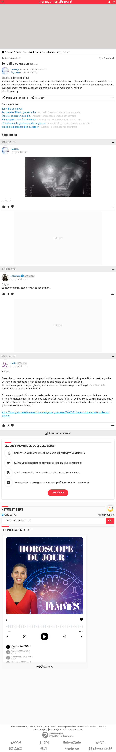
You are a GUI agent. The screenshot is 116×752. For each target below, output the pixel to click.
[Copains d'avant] (16, 748)
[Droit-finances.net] (100, 742)
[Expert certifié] (22, 276)
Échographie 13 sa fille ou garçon (19, 119)
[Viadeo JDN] (44, 748)
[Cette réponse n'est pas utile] (12, 207)
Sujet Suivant (105, 58)
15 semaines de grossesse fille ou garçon (23, 123)
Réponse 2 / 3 (9, 269)
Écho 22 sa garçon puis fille (16, 116)
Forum (10, 52)
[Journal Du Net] (44, 742)
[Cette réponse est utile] (3, 207)
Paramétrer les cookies (86, 727)
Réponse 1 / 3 (9, 142)
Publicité (40, 727)
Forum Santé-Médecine (27, 52)
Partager (39, 98)
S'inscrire (58, 492)
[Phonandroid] (100, 748)
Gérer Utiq (102, 727)
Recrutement (50, 727)
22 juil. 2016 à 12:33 (29, 72)
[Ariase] (72, 748)
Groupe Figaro (55, 729)
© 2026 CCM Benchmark (72, 729)
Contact (31, 727)
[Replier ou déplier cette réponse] (113, 142)
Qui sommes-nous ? (18, 727)
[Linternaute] (72, 742)
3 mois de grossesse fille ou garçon (20, 126)
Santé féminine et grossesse (56, 52)
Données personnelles (67, 727)
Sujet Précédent (12, 58)
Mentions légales (40, 729)
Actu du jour (10, 514)
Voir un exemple (106, 514)
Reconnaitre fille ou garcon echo (19, 112)
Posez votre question (17, 98)
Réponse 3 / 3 (9, 356)
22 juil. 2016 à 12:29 (19, 152)
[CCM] (16, 742)
